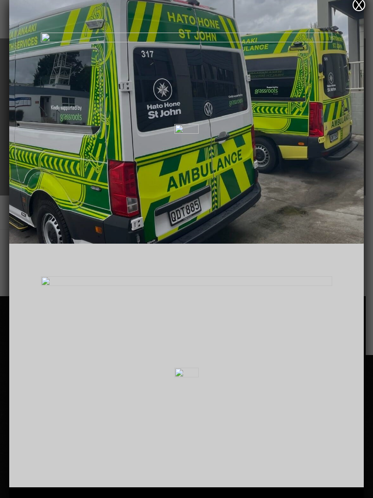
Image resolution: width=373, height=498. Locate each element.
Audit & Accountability (186, 199)
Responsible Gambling (186, 216)
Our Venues (186, 166)
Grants (186, 183)
